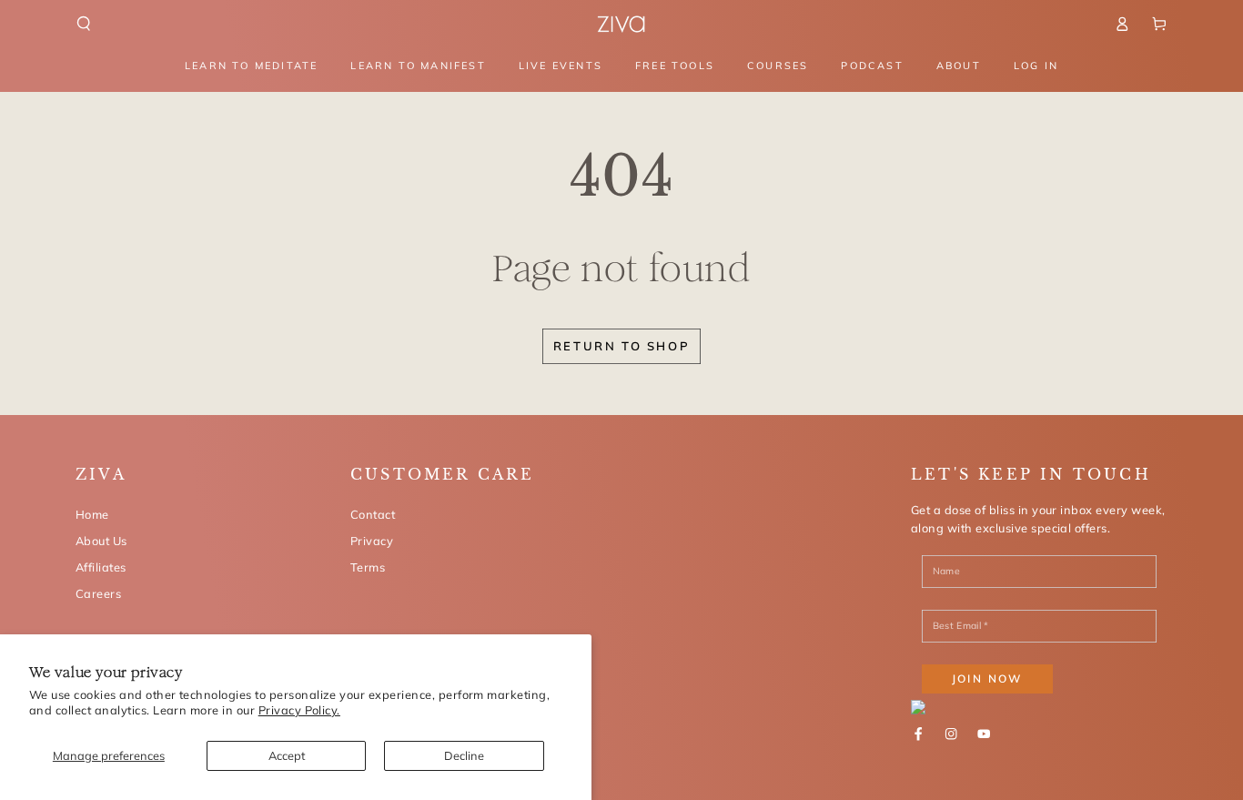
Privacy (371, 540)
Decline (464, 755)
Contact (372, 514)
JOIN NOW (987, 678)
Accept (286, 755)
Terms (367, 567)
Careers (98, 593)
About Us (101, 540)
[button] (84, 23)
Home (92, 514)
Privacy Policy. (299, 710)
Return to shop (621, 346)
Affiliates (101, 567)
